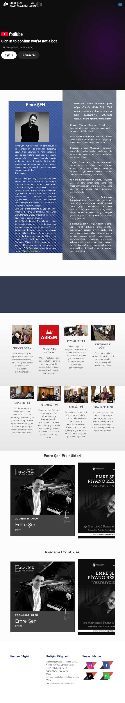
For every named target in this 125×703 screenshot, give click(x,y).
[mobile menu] (120, 4)
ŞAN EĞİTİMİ (76, 406)
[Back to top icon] (113, 698)
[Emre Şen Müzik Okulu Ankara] (22, 4)
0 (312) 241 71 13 (58, 668)
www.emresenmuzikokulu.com (60, 683)
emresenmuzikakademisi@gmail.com (62, 677)
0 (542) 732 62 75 (60, 671)
